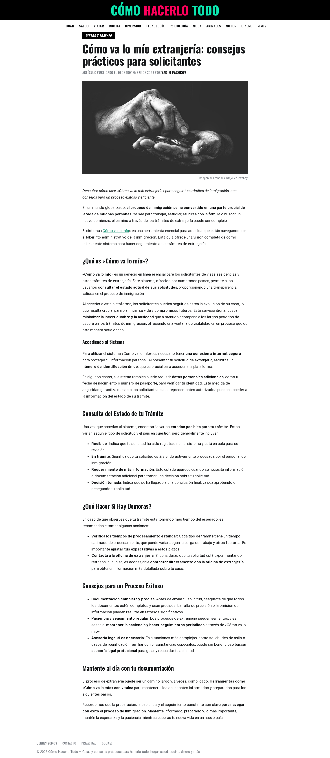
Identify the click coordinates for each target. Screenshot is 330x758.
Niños (261, 25)
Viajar (99, 25)
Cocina (114, 25)
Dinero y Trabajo (99, 35)
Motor (231, 25)
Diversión (133, 25)
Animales (213, 25)
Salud (84, 25)
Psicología (179, 25)
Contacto (69, 743)
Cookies (107, 743)
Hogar (69, 25)
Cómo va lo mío (116, 230)
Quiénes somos (47, 743)
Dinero (247, 25)
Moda (197, 25)
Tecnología (155, 25)
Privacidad (88, 743)
